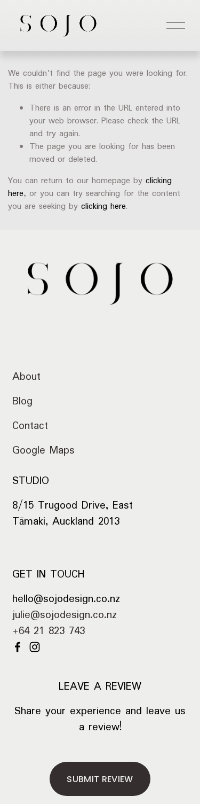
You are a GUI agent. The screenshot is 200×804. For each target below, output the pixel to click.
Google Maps (43, 450)
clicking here (103, 206)
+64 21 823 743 (48, 631)
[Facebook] (17, 647)
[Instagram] (34, 647)
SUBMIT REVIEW (100, 779)
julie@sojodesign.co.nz (64, 615)
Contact (30, 426)
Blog (22, 401)
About (26, 377)
